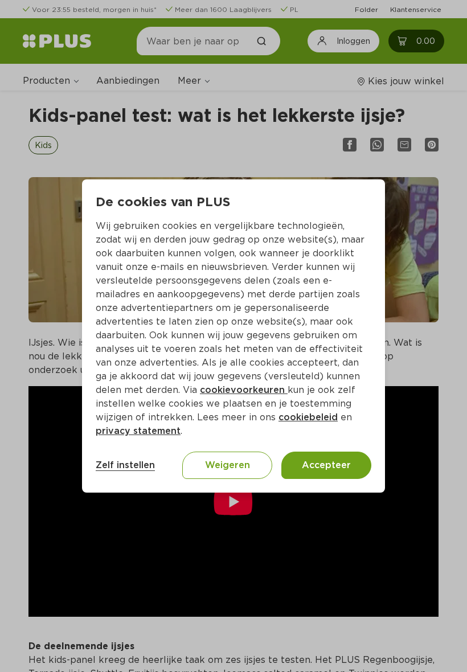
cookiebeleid (308, 417)
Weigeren (227, 465)
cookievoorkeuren (244, 389)
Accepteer (326, 465)
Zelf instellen (125, 465)
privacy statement (138, 430)
